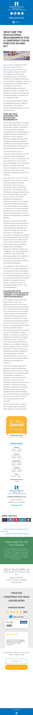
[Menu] (16, 713)
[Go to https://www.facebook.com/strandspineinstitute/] (11, 13)
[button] (16, 661)
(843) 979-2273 (16, 17)
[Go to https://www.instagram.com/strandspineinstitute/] (18, 13)
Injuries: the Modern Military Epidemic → (18, 534)
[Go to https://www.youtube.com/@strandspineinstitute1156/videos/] (15, 13)
